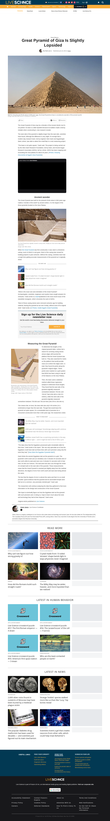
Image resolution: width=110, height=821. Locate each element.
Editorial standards (41, 806)
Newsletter (63, 120)
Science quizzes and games (83, 757)
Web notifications (86, 803)
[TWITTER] (21, 510)
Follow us (55, 120)
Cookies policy (40, 803)
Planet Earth (46, 6)
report (37, 296)
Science (37, 6)
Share (22, 120)
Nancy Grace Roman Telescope (59, 11)
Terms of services (38, 331)
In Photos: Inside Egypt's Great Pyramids (44, 308)
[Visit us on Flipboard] (72, 2)
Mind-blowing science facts (82, 767)
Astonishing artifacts (40, 764)
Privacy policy (17, 803)
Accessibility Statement (21, 798)
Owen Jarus (48, 51)
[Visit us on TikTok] (75, 2)
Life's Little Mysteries (40, 757)
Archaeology (22, 6)
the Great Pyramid (28, 250)
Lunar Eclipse (42, 11)
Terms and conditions (87, 798)
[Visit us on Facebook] (61, 2)
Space (54, 6)
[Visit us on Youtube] (69, 2)
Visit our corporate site (86, 784)
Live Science (40, 501)
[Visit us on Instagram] (66, 2)
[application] (42, 176)
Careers (15, 806)
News (69, 51)
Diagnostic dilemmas (40, 762)
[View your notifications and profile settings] (98, 2)
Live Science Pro (87, 11)
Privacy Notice (23, 332)
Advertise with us (64, 803)
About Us (60, 798)
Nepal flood (30, 11)
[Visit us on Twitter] (64, 2)
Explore (70, 6)
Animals (13, 6)
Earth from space (39, 759)
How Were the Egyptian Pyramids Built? (41, 452)
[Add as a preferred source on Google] (55, 790)
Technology (62, 6)
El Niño (75, 11)
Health (31, 6)
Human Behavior (54, 37)
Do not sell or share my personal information (87, 808)
